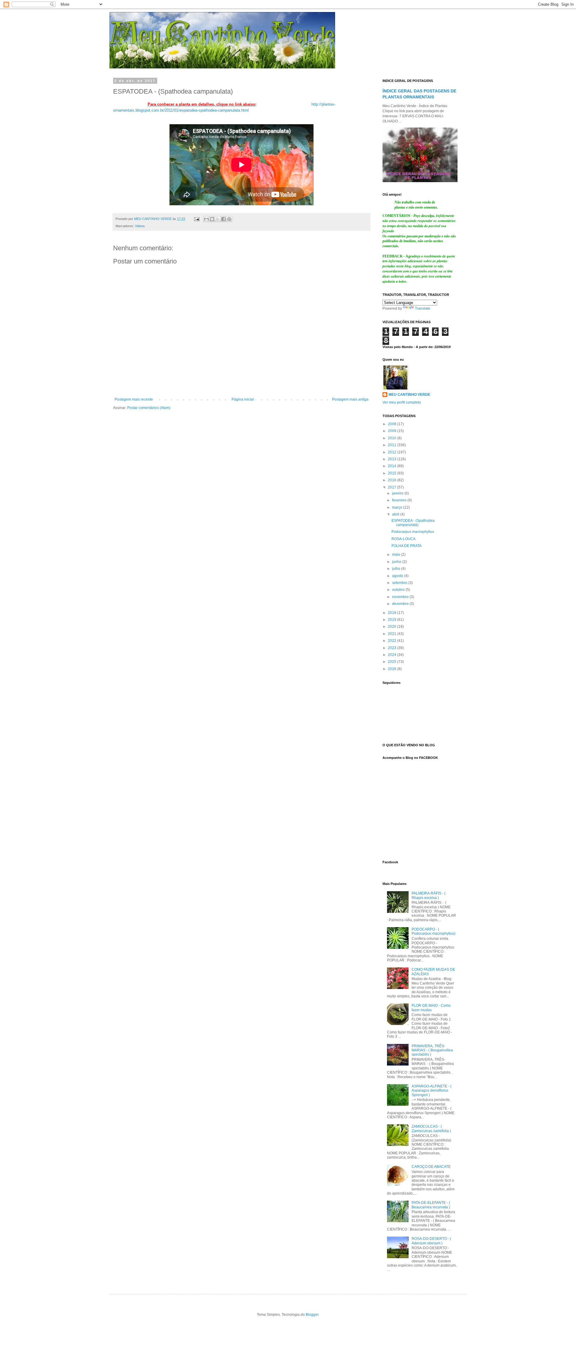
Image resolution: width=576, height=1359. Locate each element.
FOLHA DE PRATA (407, 546)
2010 (392, 438)
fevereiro (399, 500)
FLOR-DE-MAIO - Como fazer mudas (431, 1007)
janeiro (398, 493)
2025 (392, 662)
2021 (392, 634)
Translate (422, 308)
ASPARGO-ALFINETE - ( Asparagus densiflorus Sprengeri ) (432, 1090)
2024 (392, 655)
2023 (392, 648)
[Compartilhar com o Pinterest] (229, 219)
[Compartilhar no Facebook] (223, 219)
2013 (392, 459)
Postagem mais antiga (350, 399)
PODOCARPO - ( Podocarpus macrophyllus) (433, 931)
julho (396, 569)
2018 (392, 613)
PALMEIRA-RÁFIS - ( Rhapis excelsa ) (429, 895)
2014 (392, 466)
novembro (401, 597)
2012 (392, 452)
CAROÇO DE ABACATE (431, 1167)
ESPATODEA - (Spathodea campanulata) (413, 523)
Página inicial (243, 399)
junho (397, 562)
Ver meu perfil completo (401, 402)
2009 (392, 431)
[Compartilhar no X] (218, 219)
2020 (392, 626)
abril (396, 514)
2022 (392, 641)
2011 (392, 445)
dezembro (401, 604)
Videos (140, 226)
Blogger (312, 1314)
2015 (392, 473)
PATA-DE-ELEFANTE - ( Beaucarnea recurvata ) (431, 1205)
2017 (392, 487)
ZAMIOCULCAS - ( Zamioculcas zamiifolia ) (431, 1128)
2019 (392, 620)
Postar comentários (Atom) (148, 408)
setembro (400, 583)
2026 (392, 669)
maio (396, 554)
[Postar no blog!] (212, 219)
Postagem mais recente (134, 399)
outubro (399, 590)
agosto (398, 576)
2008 (392, 424)
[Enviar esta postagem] (196, 219)
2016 (392, 480)
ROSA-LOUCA (404, 539)
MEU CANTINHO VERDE (409, 394)
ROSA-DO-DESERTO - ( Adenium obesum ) (431, 1241)
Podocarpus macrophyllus (413, 532)
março (397, 507)
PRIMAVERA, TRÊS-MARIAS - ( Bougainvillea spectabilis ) (432, 1050)
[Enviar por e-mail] (206, 219)
